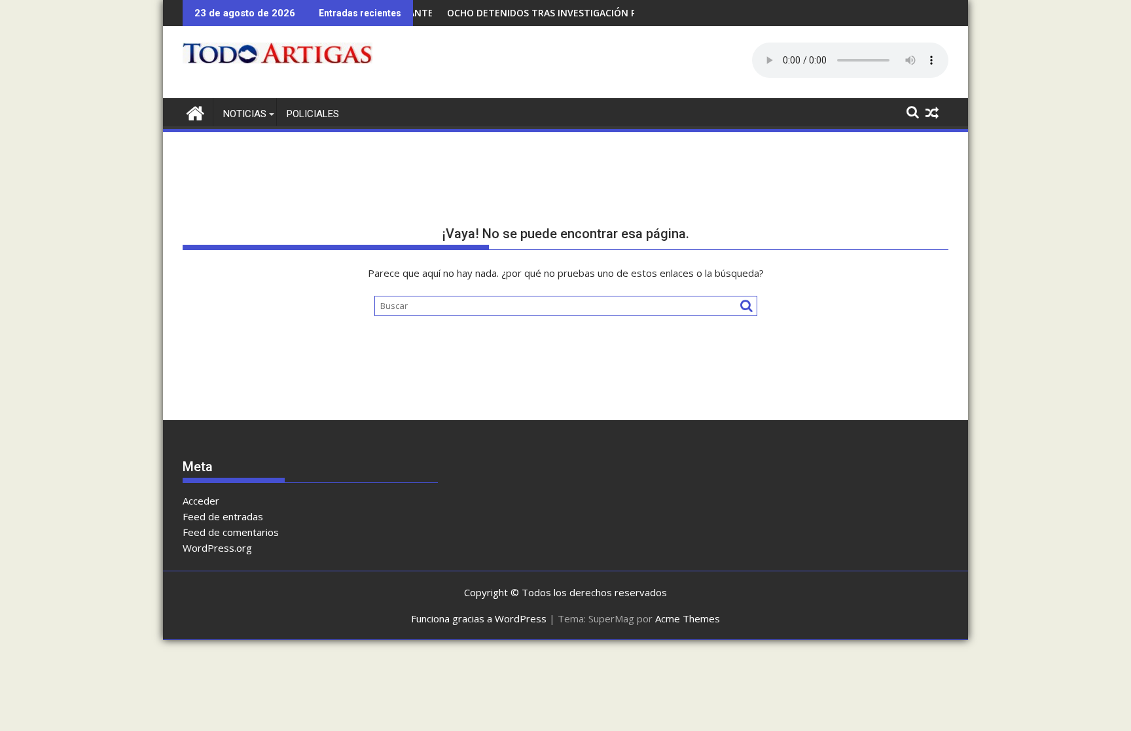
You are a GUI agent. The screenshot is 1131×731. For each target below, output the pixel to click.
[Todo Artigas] (195, 111)
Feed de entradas (223, 516)
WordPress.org (217, 547)
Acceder (201, 500)
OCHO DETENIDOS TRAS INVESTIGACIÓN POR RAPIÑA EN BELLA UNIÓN (588, 13)
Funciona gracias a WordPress (479, 618)
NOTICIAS (244, 114)
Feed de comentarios (231, 532)
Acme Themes (687, 618)
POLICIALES (313, 114)
